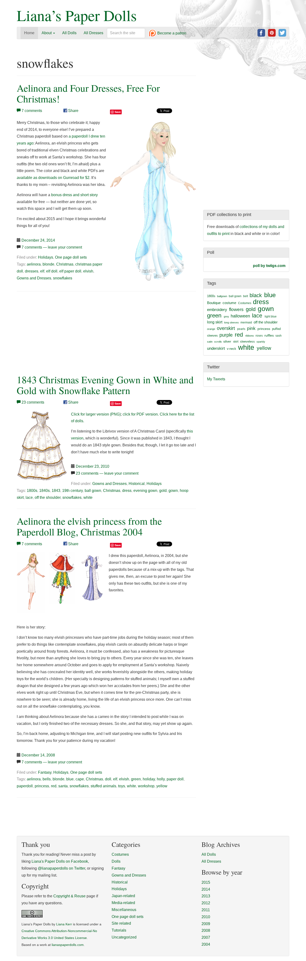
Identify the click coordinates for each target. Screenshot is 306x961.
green (136, 779)
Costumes (244, 303)
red (53, 786)
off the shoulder (47, 497)
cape (80, 779)
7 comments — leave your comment (52, 247)
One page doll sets (71, 257)
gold (163, 491)
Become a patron (171, 33)
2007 (206, 937)
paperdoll (25, 786)
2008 (206, 930)
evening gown (145, 491)
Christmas (64, 264)
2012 (206, 903)
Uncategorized (124, 937)
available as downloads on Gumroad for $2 (53, 178)
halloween (240, 316)
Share (72, 111)
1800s (32, 491)
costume (229, 303)
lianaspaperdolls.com (68, 945)
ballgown (222, 296)
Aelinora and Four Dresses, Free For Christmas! (88, 93)
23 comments (33, 402)
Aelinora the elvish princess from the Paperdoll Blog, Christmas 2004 (89, 526)
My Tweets (216, 379)
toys (121, 786)
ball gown (93, 491)
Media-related (123, 903)
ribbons (249, 335)
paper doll (175, 779)
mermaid (246, 322)
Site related (121, 923)
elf (42, 271)
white (88, 497)
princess (42, 786)
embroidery (217, 309)
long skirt (214, 322)
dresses (31, 271)
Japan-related (123, 896)
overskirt (226, 328)
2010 (206, 917)
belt (245, 296)
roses (259, 335)
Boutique (214, 303)
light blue (271, 316)
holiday (149, 779)
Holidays (45, 257)
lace (29, 497)
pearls (241, 329)
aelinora (34, 264)
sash (278, 335)
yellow (161, 786)
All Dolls (69, 33)
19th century (72, 491)
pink (251, 328)
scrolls (218, 341)
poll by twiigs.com (269, 266)
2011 (206, 910)
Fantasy (44, 772)
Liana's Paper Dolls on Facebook (60, 861)
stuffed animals (103, 786)
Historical (137, 484)
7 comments (32, 111)
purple (226, 335)
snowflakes (62, 278)
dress (126, 491)
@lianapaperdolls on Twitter (61, 868)
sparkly (261, 341)
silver (227, 341)
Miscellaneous (124, 910)
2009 (206, 924)
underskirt (216, 348)
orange (211, 329)
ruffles (269, 335)
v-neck (231, 348)
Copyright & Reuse (69, 896)
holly (161, 779)
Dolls (116, 861)
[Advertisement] (57, 331)
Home (29, 33)
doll (108, 779)
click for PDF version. (141, 414)
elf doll (51, 271)
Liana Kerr (64, 924)
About (47, 33)
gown (173, 491)
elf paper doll (70, 271)
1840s (44, 491)
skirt (235, 341)
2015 (206, 882)
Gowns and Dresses (34, 278)
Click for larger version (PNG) (96, 414)
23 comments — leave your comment (107, 473)
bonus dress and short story (74, 195)
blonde (48, 264)
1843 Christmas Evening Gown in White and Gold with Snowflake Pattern (105, 385)
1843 (56, 491)
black (256, 295)
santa (63, 786)
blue (70, 779)
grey (226, 316)
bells (47, 779)
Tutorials (119, 930)
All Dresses (93, 33)
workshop (146, 786)
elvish (88, 271)
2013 (206, 896)
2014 (206, 889)
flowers (236, 309)
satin (210, 341)
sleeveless (247, 341)
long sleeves (231, 322)
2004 (206, 944)
